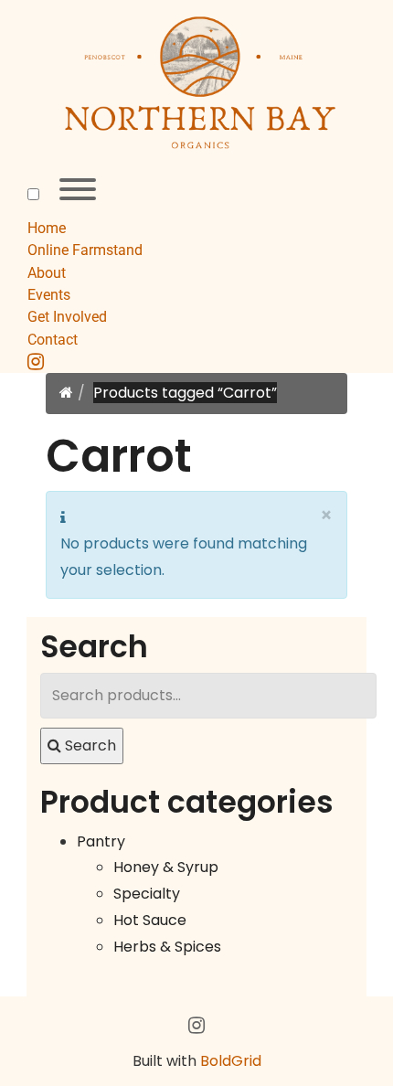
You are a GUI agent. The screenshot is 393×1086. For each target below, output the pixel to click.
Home (46, 228)
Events (48, 294)
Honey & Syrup (165, 867)
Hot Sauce (149, 920)
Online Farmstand (85, 250)
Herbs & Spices (167, 946)
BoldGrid (230, 1060)
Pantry (101, 841)
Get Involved (67, 316)
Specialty (146, 893)
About (46, 273)
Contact (52, 339)
